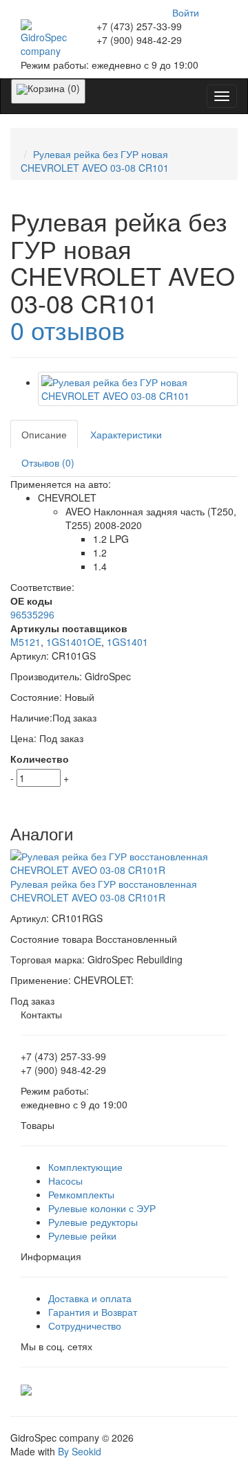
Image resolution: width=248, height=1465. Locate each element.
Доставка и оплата (90, 1298)
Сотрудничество (84, 1325)
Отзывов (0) (47, 462)
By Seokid (79, 1451)
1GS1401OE (73, 642)
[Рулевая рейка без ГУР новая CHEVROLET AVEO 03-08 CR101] (138, 389)
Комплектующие (85, 1167)
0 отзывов (67, 329)
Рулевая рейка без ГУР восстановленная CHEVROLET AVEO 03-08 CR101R (103, 890)
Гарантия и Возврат (92, 1312)
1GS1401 (127, 642)
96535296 (32, 614)
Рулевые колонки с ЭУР (102, 1208)
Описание (44, 434)
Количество (39, 758)
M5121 (25, 642)
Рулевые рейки (82, 1235)
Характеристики (126, 434)
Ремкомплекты (81, 1194)
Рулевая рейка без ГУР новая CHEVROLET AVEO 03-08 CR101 (95, 161)
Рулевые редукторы (93, 1222)
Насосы (65, 1180)
